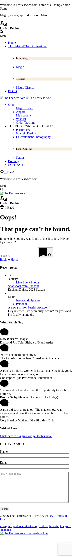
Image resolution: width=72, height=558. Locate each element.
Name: (4, 451)
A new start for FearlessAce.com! (29, 307)
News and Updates (28, 300)
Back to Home (9, 259)
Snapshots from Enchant (23, 286)
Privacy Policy (44, 515)
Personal (21, 304)
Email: (4, 462)
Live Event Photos (27, 282)
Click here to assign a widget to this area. (26, 436)
